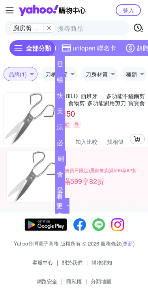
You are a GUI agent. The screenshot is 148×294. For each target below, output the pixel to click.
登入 (128, 10)
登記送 (60, 65)
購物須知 (102, 262)
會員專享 (60, 175)
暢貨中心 (60, 81)
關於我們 (72, 262)
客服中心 (42, 262)
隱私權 (74, 281)
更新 (128, 243)
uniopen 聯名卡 (94, 47)
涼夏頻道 (60, 128)
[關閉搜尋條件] (48, 28)
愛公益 (60, 191)
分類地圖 (101, 281)
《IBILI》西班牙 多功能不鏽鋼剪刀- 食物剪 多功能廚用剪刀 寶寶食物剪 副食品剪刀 (101, 99)
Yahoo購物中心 (52, 10)
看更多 (59, 206)
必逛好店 (60, 144)
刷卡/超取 (61, 160)
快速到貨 (60, 97)
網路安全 (47, 281)
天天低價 (60, 112)
